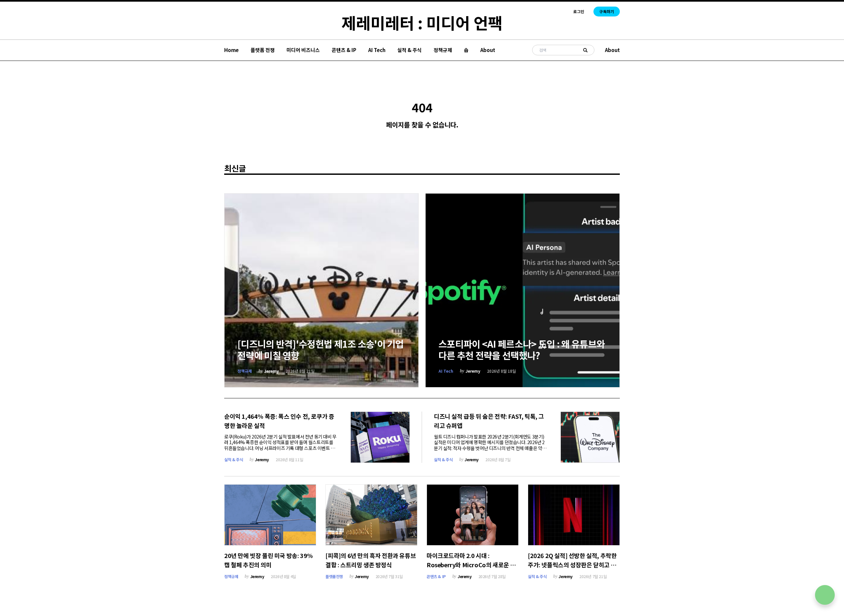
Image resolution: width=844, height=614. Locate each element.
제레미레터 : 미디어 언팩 (422, 22)
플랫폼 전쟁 (263, 49)
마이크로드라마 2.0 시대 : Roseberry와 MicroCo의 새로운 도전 (471, 564)
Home (231, 49)
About (487, 49)
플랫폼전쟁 (334, 576)
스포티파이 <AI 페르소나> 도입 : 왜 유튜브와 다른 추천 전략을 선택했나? (521, 349)
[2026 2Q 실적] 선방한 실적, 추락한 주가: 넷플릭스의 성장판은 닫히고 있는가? (572, 564)
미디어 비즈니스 (303, 49)
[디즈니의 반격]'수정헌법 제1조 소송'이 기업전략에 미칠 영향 (320, 349)
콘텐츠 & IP (344, 49)
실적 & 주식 (409, 49)
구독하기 (606, 11)
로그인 (578, 11)
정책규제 (443, 49)
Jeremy (271, 371)
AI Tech (376, 49)
